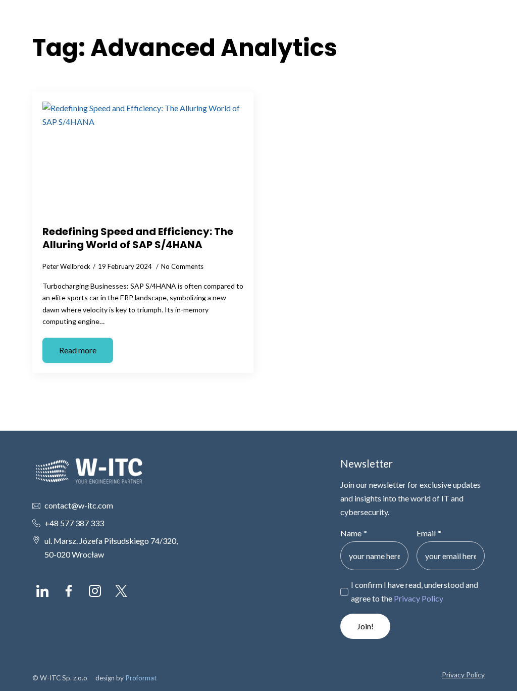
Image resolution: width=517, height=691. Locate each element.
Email (429, 533)
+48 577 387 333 (74, 523)
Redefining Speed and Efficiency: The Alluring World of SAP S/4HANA (137, 238)
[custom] (42, 591)
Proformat (141, 678)
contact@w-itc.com (78, 505)
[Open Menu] (477, 25)
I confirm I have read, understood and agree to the (414, 591)
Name (353, 533)
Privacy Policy (418, 598)
